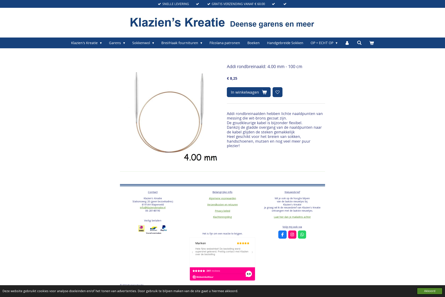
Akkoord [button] (429, 291)
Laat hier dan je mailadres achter (292, 216)
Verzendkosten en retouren (222, 204)
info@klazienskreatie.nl (152, 207)
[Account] (347, 43)
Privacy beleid (222, 210)
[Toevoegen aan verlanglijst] (277, 92)
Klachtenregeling (222, 216)
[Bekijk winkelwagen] (371, 43)
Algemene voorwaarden (222, 198)
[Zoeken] (359, 42)
